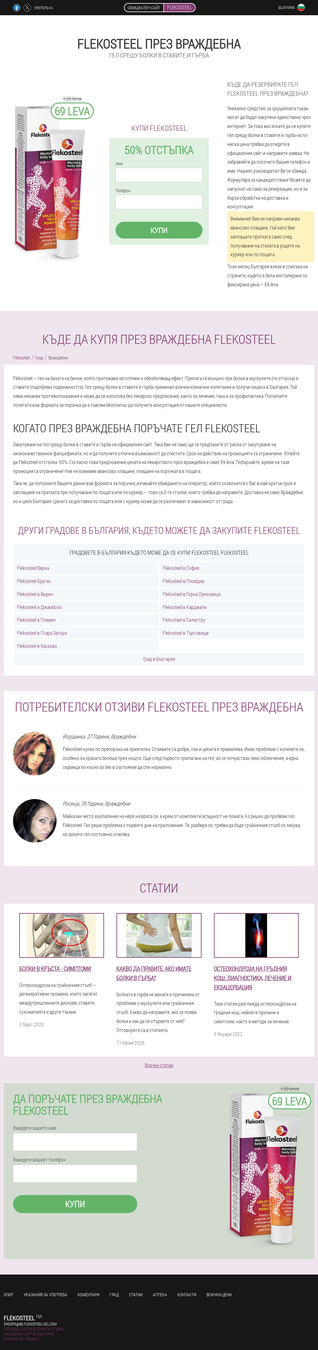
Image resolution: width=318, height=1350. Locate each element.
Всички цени (219, 1295)
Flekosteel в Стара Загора (42, 633)
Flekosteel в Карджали (185, 607)
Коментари (88, 1295)
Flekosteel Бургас (34, 581)
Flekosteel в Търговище (186, 633)
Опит (8, 1295)
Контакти (186, 1295)
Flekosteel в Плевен (36, 619)
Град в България (159, 659)
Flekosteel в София (181, 568)
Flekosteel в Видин (35, 594)
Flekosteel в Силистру (184, 619)
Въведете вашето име (34, 1127)
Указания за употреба (45, 1295)
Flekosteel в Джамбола (39, 607)
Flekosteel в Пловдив (183, 581)
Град (114, 1295)
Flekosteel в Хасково (37, 646)
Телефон (123, 191)
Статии (136, 1295)
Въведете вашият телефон (39, 1159)
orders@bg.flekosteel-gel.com (30, 1323)
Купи (159, 230)
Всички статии (159, 1065)
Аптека (160, 1295)
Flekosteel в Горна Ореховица (191, 594)
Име (119, 163)
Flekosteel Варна (33, 568)
